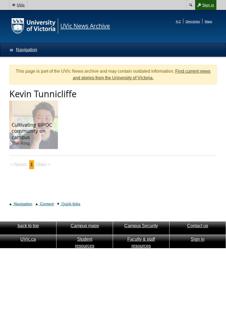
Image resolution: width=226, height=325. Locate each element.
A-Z (178, 21)
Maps (208, 21)
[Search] (190, 5)
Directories (192, 21)
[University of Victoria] (34, 26)
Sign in (204, 6)
